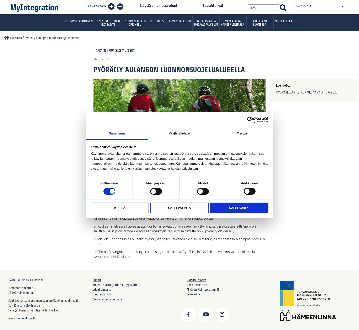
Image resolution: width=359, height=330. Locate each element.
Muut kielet (283, 21)
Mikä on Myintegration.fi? (203, 289)
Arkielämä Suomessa (260, 22)
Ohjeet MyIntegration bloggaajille (115, 285)
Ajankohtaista (102, 289)
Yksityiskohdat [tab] (179, 133)
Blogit (97, 280)
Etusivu (71, 21)
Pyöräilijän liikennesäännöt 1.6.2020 (306, 92)
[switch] (156, 191)
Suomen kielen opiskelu (135, 22)
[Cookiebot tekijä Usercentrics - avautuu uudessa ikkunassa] (250, 120)
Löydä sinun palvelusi (158, 6)
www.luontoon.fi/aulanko (112, 257)
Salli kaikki (239, 208)
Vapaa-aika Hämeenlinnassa (232, 22)
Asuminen (86, 21)
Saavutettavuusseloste (107, 299)
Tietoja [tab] (242, 133)
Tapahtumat (212, 6)
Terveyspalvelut (179, 21)
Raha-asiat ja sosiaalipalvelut (206, 22)
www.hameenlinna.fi (21, 318)
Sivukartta (193, 294)
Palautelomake (196, 280)
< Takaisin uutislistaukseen (114, 50)
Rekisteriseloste (197, 285)
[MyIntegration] (6, 38)
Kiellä (119, 208)
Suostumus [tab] (117, 133)
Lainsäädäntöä (102, 294)
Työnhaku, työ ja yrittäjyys (108, 22)
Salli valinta (179, 208)
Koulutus (157, 21)
